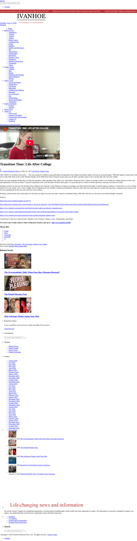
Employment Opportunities (18, 117)
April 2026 (12, 368)
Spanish (11, 107)
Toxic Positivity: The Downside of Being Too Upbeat (29, 244)
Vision (11, 65)
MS (10, 50)
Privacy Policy (52, 535)
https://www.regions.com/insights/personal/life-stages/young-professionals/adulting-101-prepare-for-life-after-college (39, 212)
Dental (11, 44)
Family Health (9, 67)
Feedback (12, 121)
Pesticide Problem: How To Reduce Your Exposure (37, 474)
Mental (11, 73)
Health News (13, 84)
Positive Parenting (10, 104)
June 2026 (12, 364)
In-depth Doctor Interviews (18, 522)
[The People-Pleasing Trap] (17, 290)
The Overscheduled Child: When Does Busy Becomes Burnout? (32, 272)
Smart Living (8, 80)
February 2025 (14, 395)
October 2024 (13, 403)
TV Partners (13, 518)
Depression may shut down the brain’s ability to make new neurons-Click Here (72, 11)
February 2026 (14, 372)
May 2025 (12, 389)
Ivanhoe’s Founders (15, 115)
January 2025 (13, 397)
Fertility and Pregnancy (16, 48)
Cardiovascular (14, 42)
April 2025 (12, 391)
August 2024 (13, 407)
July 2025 (12, 386)
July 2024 (12, 409)
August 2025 (13, 384)
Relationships (13, 98)
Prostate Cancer (14, 57)
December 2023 (14, 422)
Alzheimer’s (13, 32)
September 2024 (14, 405)
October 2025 (13, 380)
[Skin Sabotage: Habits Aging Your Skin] (17, 312)
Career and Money (15, 82)
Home (10, 28)
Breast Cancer (13, 40)
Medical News (9, 30)
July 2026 (12, 362)
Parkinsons (12, 55)
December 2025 (14, 376)
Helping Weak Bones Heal (18, 246)
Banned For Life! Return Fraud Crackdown (35, 465)
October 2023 (13, 426)
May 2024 (12, 413)
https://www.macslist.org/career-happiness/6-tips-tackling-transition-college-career (27, 215)
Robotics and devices (16, 61)
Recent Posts (13, 430)
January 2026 (13, 374)
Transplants (12, 63)
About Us (7, 111)
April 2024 (12, 415)
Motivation (12, 88)
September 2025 (14, 382)
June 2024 (12, 411)
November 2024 (14, 401)
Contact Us (12, 119)
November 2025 (14, 378)
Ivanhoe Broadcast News (10, 171)
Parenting (12, 92)
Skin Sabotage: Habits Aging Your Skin (21, 316)
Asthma (11, 36)
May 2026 (12, 366)
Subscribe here (9, 329)
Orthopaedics (13, 53)
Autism (11, 38)
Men (10, 71)
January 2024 (13, 420)
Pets (10, 96)
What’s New (8, 109)
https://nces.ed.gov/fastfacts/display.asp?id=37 (15, 201)
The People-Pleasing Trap (15, 294)
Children (11, 69)
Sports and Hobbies (15, 100)
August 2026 (13, 361)
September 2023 (14, 428)
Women (11, 79)
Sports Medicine (14, 77)
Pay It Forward (14, 94)
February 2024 (14, 418)
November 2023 (14, 424)
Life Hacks (12, 86)
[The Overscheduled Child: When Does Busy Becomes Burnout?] (17, 268)
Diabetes (11, 46)
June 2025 (12, 388)
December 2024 (14, 399)
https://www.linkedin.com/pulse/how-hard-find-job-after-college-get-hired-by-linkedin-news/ (31, 208)
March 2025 (13, 393)
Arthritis (11, 34)
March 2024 (13, 416)
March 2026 (13, 370)
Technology (13, 102)
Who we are (13, 113)
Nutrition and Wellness (16, 75)
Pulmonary (12, 59)
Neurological (13, 52)
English (11, 106)
